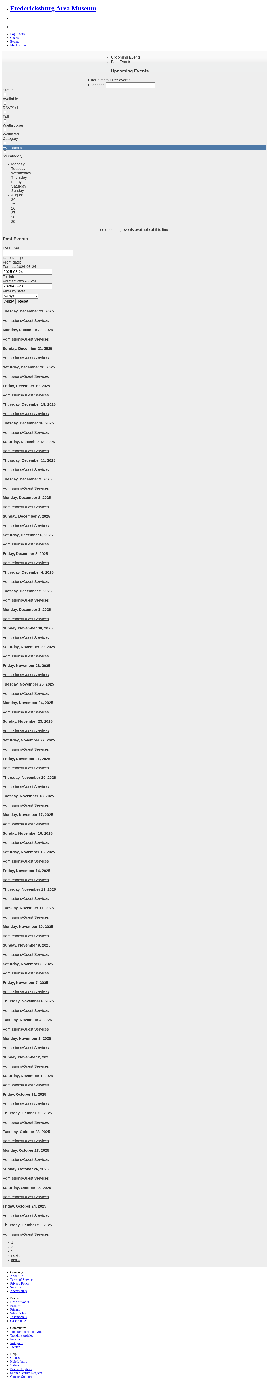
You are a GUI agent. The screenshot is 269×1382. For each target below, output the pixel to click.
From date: (12, 262)
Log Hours (17, 34)
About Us (16, 1276)
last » (15, 1260)
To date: (9, 277)
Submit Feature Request (26, 1373)
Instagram (16, 1343)
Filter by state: (14, 291)
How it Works (19, 1302)
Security (15, 1287)
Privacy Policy (19, 1283)
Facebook (16, 1339)
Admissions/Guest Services (26, 321)
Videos (14, 1365)
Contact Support (21, 1376)
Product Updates (21, 1369)
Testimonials (18, 1317)
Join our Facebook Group (27, 1331)
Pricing (15, 1309)
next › (16, 1256)
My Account (18, 45)
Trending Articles (21, 1335)
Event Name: (14, 248)
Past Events (121, 62)
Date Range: (13, 258)
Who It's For (18, 1313)
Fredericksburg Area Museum (53, 8)
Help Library (18, 1361)
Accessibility (18, 1291)
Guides (15, 1358)
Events (14, 41)
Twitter (15, 1347)
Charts (14, 37)
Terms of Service (21, 1279)
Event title (97, 85)
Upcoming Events (126, 57)
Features (15, 1305)
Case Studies (18, 1321)
